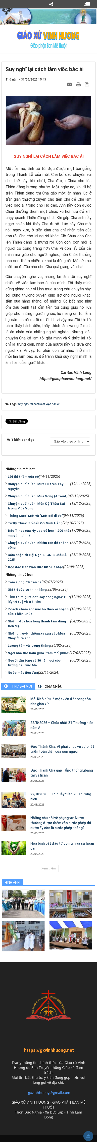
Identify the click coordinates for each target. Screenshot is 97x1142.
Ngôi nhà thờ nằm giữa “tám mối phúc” (38, 653)
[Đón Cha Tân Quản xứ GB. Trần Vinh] (23, 904)
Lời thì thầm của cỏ (23, 476)
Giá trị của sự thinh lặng (27, 589)
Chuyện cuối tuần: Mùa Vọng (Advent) (38, 496)
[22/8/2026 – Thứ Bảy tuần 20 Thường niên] (13, 800)
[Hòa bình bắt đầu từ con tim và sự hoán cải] (13, 848)
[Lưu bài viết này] (87, 84)
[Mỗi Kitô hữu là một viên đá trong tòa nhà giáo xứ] (13, 704)
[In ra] (79, 84)
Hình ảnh (12, 883)
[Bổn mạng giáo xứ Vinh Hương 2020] (23, 936)
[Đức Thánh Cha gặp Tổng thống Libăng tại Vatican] (13, 775)
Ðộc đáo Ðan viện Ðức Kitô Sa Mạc (35, 567)
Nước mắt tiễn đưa (23, 672)
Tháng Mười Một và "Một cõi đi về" (35, 516)
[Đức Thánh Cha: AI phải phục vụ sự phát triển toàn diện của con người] (13, 751)
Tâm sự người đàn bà (25, 582)
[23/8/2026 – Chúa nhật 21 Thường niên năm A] (13, 728)
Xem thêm (49, 868)
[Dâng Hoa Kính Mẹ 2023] (70, 904)
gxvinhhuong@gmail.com (49, 1092)
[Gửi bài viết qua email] (70, 84)
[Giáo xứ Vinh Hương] (48, 39)
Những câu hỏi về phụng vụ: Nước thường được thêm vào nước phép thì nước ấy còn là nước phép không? (60, 823)
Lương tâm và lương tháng (29, 645)
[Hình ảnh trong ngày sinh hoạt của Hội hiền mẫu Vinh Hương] (70, 935)
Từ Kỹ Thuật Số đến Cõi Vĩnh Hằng (35, 523)
